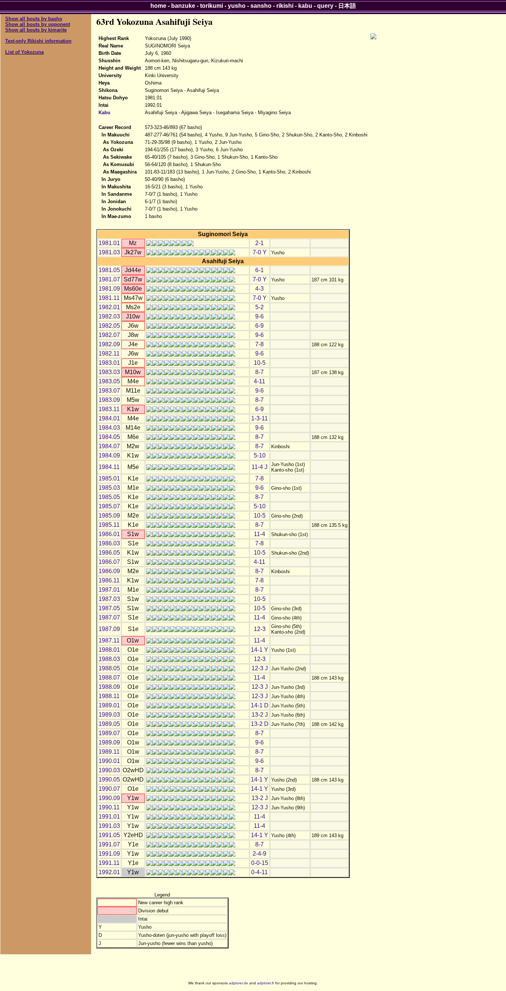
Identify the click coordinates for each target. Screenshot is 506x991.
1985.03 (109, 488)
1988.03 (109, 659)
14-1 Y (259, 650)
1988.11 (109, 696)
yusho (237, 6)
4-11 (259, 381)
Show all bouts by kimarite (36, 30)
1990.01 (109, 761)
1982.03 (109, 316)
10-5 (260, 363)
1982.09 (109, 344)
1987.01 (109, 590)
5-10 (260, 455)
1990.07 (109, 789)
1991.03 (109, 826)
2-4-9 (259, 853)
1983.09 (109, 400)
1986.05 (109, 552)
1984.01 (109, 418)
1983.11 (109, 409)
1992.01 (109, 872)
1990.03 (109, 770)
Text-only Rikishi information (38, 41)
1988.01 (109, 650)
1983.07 (109, 390)
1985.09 (109, 515)
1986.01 (109, 534)
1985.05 (109, 497)
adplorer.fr (265, 983)
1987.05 (109, 608)
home (158, 6)
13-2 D (260, 724)
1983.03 (109, 372)
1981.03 (109, 252)
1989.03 (109, 714)
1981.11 (109, 298)
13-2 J (260, 714)
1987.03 (109, 599)
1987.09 (109, 629)
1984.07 (109, 446)
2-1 (259, 243)
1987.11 (109, 640)
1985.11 (109, 525)
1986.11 (109, 580)
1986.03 (109, 543)
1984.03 (109, 428)
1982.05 (109, 326)
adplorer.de (238, 983)
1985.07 (109, 506)
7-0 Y (260, 252)
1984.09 (109, 455)
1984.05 (109, 437)
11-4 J (259, 467)
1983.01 (109, 363)
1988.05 (109, 668)
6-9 (259, 326)
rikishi (284, 6)
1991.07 (109, 844)
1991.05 (109, 835)
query (325, 6)
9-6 (259, 316)
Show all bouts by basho (33, 19)
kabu (305, 6)
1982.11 (109, 353)
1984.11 (109, 467)
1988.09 (109, 687)
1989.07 (109, 733)
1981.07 (109, 279)
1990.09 (109, 798)
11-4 (259, 534)
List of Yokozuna (24, 52)
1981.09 (109, 288)
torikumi (211, 6)
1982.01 (109, 307)
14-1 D (260, 705)
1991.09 (109, 853)
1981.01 (109, 243)
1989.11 (109, 752)
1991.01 (109, 816)
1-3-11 (259, 418)
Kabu (104, 112)
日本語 (347, 6)
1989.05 (109, 724)
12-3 (260, 629)
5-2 (259, 307)
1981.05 (109, 270)
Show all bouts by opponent (37, 24)
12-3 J (260, 668)
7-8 (259, 344)
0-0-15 (259, 863)
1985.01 (109, 478)
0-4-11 (259, 872)
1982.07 (109, 335)
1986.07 (109, 562)
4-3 (259, 288)
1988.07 (109, 677)
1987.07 (109, 617)
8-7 (259, 372)
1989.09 (109, 742)
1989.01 (109, 705)
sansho (261, 6)
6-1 (259, 270)
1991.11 (109, 863)
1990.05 (109, 779)
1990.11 (109, 807)
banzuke (183, 6)
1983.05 (109, 381)
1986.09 (109, 571)
